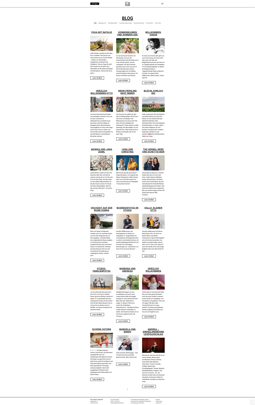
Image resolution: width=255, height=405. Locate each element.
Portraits (158, 23)
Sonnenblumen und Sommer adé (127, 33)
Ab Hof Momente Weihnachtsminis (127, 395)
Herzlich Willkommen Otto (102, 91)
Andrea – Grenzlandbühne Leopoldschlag (153, 331)
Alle (95, 23)
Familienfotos (112, 23)
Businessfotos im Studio (127, 209)
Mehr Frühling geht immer (127, 91)
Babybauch (102, 23)
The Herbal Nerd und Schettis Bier (153, 150)
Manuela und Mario (127, 330)
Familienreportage (125, 23)
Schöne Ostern (101, 329)
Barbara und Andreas (127, 269)
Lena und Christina (127, 150)
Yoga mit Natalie (101, 32)
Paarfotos (149, 23)
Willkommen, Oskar (153, 33)
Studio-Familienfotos (101, 269)
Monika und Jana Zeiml (101, 150)
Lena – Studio (101, 394)
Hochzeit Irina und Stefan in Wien (153, 397)
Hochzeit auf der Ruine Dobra (101, 209)
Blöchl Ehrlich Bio (153, 91)
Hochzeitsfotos (139, 23)
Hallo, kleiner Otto (153, 209)
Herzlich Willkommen (153, 269)
